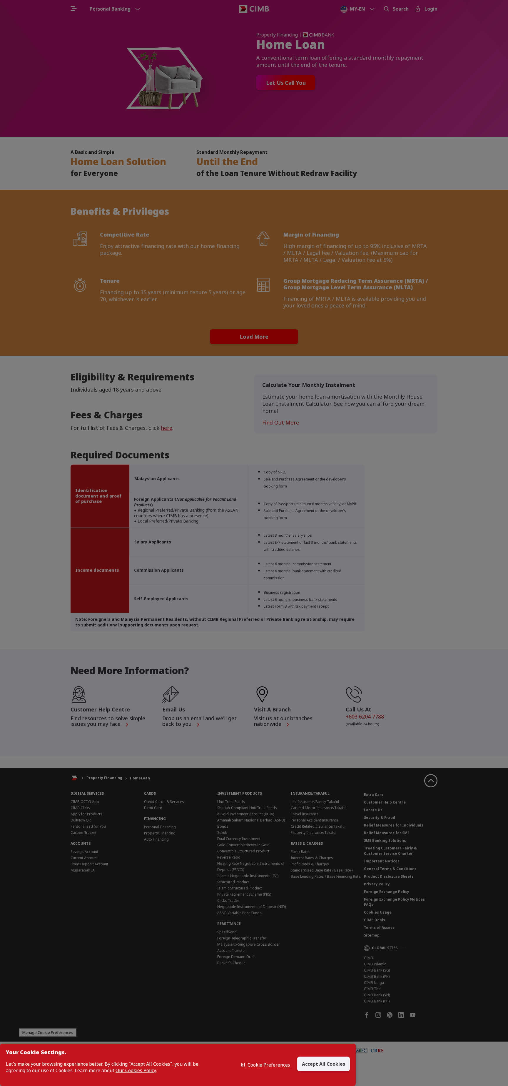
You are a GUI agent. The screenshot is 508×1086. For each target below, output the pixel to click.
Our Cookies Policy (136, 1070)
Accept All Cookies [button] (323, 1064)
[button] (265, 1065)
